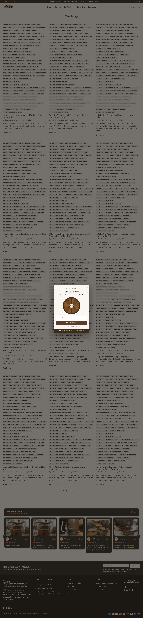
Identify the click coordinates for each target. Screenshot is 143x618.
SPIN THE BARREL (71, 322)
